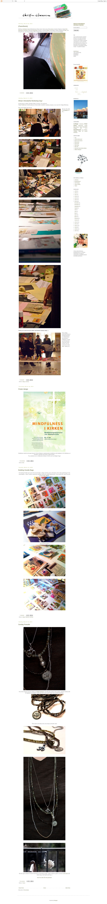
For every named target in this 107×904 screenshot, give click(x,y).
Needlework (77, 130)
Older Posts (68, 887)
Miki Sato (76, 146)
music (52, 29)
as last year (65, 873)
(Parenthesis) (23, 26)
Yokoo (76, 185)
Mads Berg (77, 145)
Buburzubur (77, 142)
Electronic (80, 125)
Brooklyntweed (78, 181)
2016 (76, 196)
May (75, 213)
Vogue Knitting (77, 184)
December (77, 202)
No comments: (22, 460)
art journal (84, 131)
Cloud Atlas (34, 30)
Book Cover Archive (78, 140)
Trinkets (75, 131)
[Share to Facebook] (31, 93)
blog (44, 475)
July (75, 209)
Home (44, 887)
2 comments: (22, 92)
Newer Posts (21, 887)
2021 (76, 192)
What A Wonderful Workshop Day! (30, 101)
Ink (81, 128)
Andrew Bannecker (78, 139)
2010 (76, 225)
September (77, 206)
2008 (76, 229)
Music (48, 30)
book (65, 30)
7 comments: (22, 615)
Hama (81, 127)
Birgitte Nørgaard (40, 691)
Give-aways (76, 127)
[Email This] (26, 93)
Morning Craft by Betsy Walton (81, 148)
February (76, 218)
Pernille (23, 104)
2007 (76, 230)
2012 (76, 222)
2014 (76, 199)
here (63, 346)
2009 (76, 227)
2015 (76, 198)
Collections (81, 124)
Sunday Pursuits (24, 624)
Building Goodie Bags (26, 470)
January (76, 220)
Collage (23, 381)
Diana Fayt (77, 143)
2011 (76, 223)
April (76, 214)
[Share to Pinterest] (32, 93)
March (76, 216)
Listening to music (26, 29)
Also (75, 137)
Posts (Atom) (26, 890)
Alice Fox (44, 877)
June (76, 211)
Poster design (23, 389)
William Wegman (78, 149)
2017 (76, 194)
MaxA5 (86, 128)
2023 (76, 191)
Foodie (86, 125)
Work (23, 462)
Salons (83, 129)
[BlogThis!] (28, 93)
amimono (76, 179)
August (76, 208)
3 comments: (22, 379)
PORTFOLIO (76, 51)
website (47, 475)
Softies (85, 129)
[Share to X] (29, 93)
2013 (76, 201)
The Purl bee (77, 182)
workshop (27, 381)
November (77, 204)
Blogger (55, 900)
